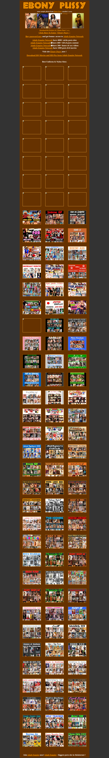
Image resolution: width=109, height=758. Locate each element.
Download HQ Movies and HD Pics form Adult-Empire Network (54, 55)
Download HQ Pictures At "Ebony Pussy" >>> (54, 30)
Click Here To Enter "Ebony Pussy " (54, 33)
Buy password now (34, 36)
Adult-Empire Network (73, 36)
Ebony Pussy (58, 11)
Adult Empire (33, 755)
